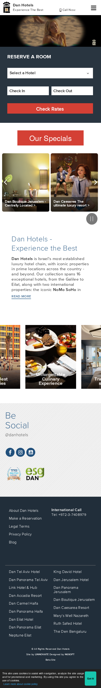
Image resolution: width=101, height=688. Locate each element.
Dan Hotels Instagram (20, 452)
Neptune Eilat (20, 635)
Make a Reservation (25, 518)
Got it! (90, 678)
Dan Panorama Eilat (25, 627)
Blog (12, 542)
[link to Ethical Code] (35, 470)
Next (95, 182)
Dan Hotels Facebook (10, 452)
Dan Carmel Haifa (23, 603)
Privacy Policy (20, 534)
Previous (5, 182)
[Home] (6, 7)
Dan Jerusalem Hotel (71, 579)
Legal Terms (19, 526)
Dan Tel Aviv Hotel (24, 571)
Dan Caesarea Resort (71, 607)
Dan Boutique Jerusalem (74, 599)
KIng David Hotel (68, 571)
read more (21, 296)
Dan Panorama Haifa (26, 611)
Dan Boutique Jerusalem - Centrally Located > (25, 203)
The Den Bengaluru (70, 631)
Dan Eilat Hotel (21, 619)
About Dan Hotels (23, 510)
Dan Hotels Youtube (30, 452)
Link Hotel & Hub (23, 587)
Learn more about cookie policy (21, 684)
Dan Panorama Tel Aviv (28, 579)
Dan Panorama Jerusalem (66, 589)
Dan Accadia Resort (25, 595)
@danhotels (16, 434)
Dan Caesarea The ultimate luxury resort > (72, 203)
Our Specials (50, 137)
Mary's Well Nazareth (71, 615)
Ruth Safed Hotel (68, 623)
